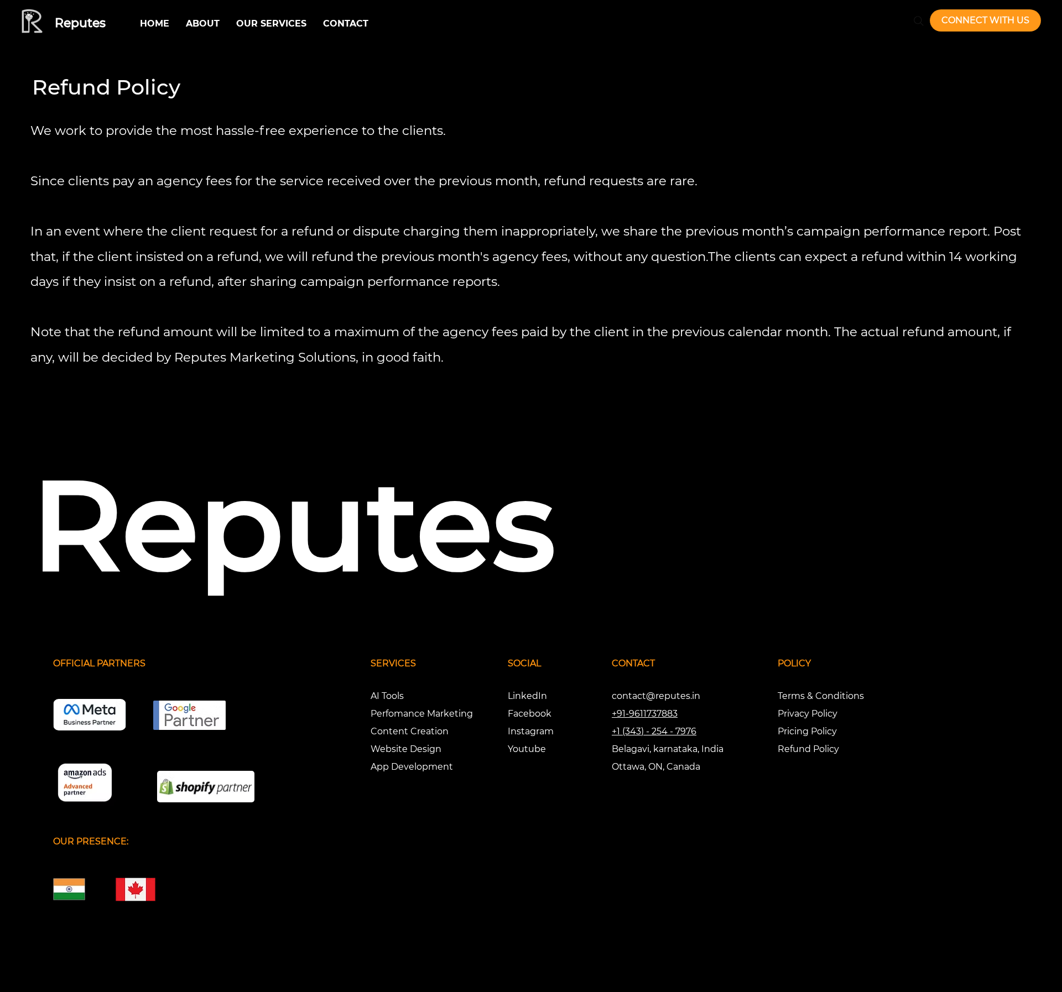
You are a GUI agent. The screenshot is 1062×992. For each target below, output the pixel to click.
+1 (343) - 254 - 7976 (654, 731)
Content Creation (410, 731)
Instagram (531, 731)
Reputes (80, 22)
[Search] (918, 21)
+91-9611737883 (645, 713)
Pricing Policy (807, 731)
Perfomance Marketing (422, 713)
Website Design (406, 749)
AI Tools (387, 696)
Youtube (527, 749)
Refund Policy (808, 749)
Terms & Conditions (821, 696)
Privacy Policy (807, 713)
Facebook (529, 713)
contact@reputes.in (656, 696)
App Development (412, 766)
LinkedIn (527, 696)
